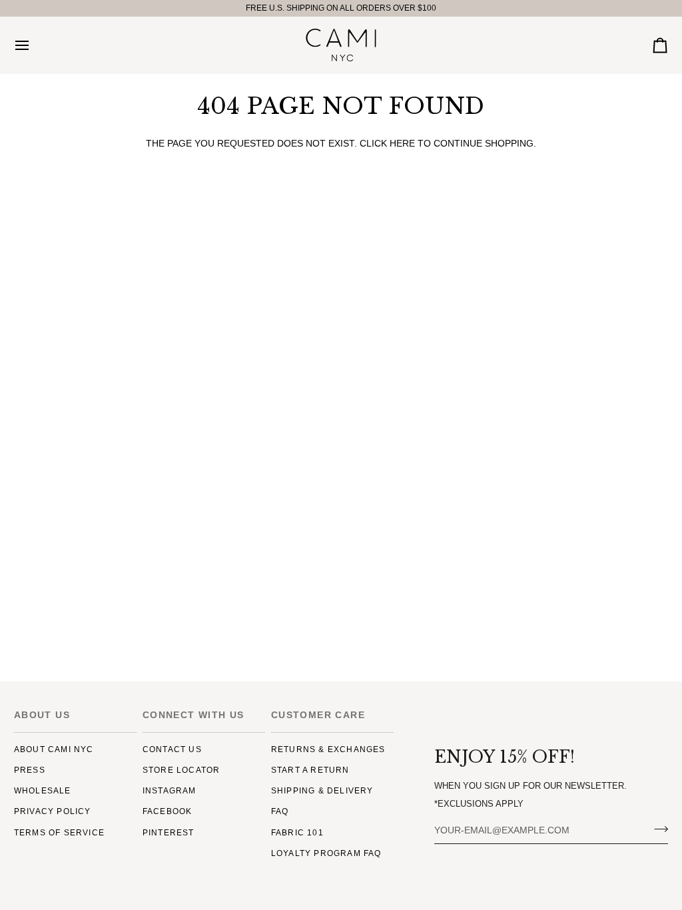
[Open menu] (34, 45)
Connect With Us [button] (193, 714)
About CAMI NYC (54, 749)
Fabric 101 (297, 832)
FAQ (280, 811)
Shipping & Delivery (322, 790)
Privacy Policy (52, 811)
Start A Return (310, 770)
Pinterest (168, 832)
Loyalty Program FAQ (326, 853)
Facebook (167, 811)
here (402, 144)
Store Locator (181, 770)
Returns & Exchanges (328, 749)
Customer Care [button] (318, 714)
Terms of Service (59, 832)
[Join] (657, 828)
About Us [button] (42, 714)
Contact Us (172, 749)
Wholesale (42, 790)
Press (29, 770)
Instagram (169, 790)
